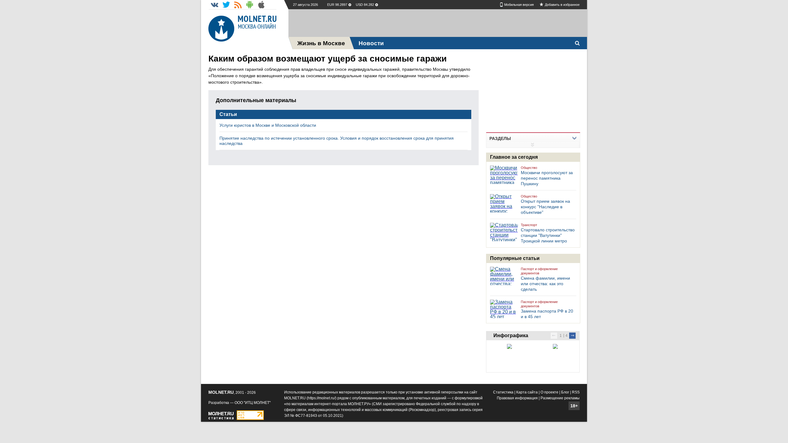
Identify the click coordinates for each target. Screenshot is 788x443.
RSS (576, 392)
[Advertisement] (437, 23)
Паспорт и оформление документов (539, 271)
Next (572, 336)
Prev (554, 336)
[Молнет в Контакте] (214, 4)
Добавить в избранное (562, 4)
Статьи (228, 114)
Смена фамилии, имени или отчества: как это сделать (545, 284)
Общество (529, 168)
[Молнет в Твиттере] (226, 4)
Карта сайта (527, 392)
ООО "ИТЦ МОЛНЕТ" (253, 403)
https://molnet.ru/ (321, 398)
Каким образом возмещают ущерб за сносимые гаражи (327, 58)
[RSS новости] (238, 4)
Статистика (503, 392)
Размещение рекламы (560, 398)
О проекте (549, 392)
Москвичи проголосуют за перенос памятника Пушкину (547, 178)
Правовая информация (517, 398)
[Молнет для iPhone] (261, 4)
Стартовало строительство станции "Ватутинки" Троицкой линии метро (548, 235)
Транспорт (529, 225)
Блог (565, 392)
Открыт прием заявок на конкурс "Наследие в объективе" (545, 207)
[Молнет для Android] (249, 4)
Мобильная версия (519, 4)
